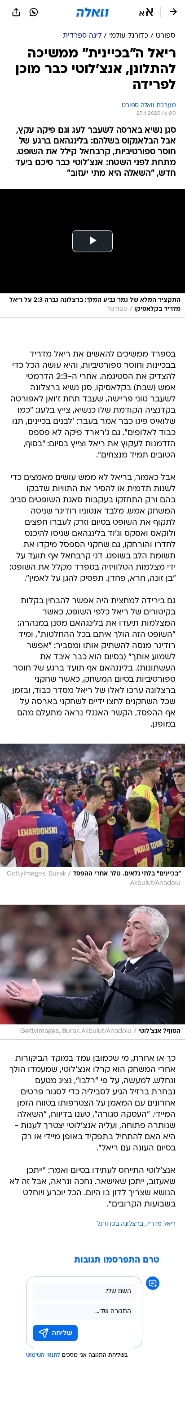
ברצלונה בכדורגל (120, 1224)
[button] (146, 12)
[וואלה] (92, 12)
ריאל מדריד (161, 1224)
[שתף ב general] (16, 12)
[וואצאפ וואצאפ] (33, 12)
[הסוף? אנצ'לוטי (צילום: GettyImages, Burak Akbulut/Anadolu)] (92, 972)
